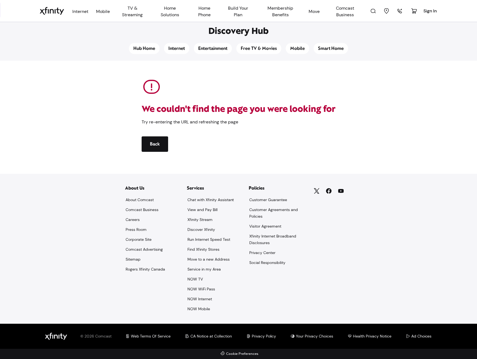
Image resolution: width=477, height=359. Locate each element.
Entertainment (212, 48)
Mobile (297, 48)
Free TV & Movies (259, 48)
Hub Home (144, 48)
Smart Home (331, 48)
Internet (176, 48)
